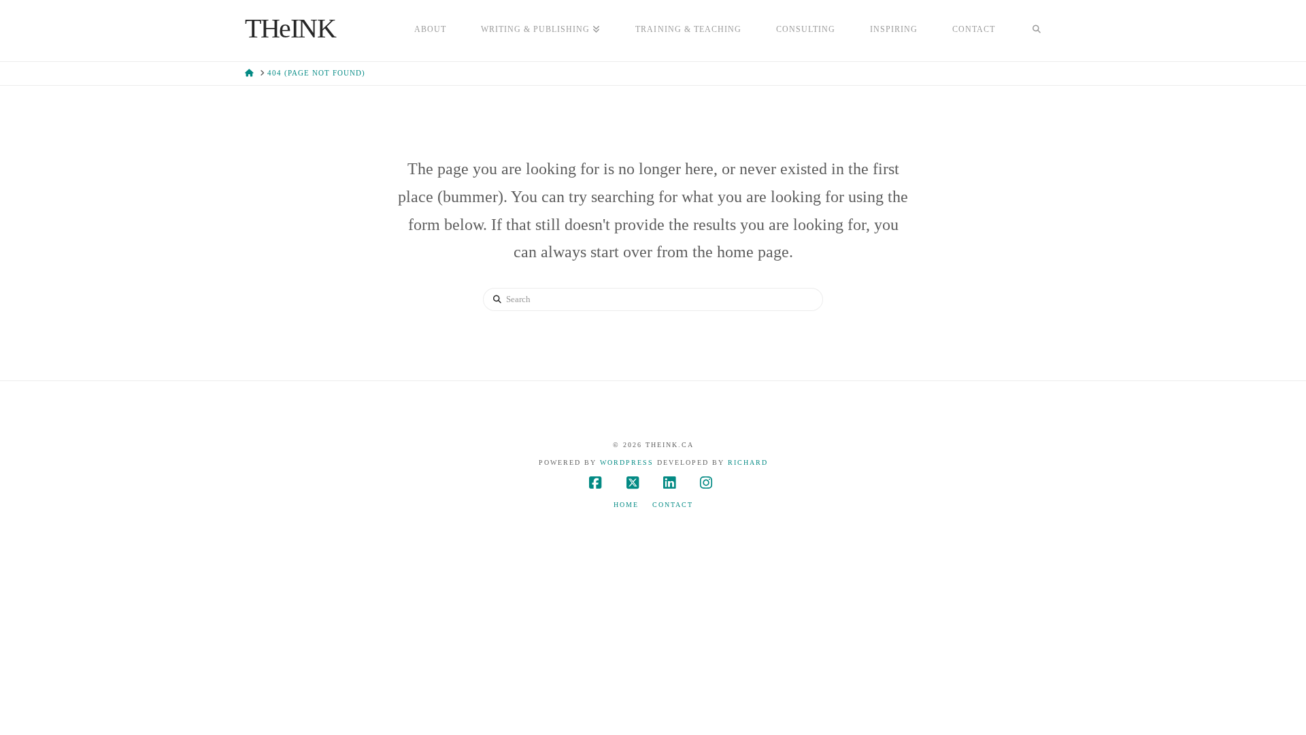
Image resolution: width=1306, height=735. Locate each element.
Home (626, 504)
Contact (672, 504)
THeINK (290, 28)
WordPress (627, 462)
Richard (748, 462)
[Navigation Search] (1036, 30)
